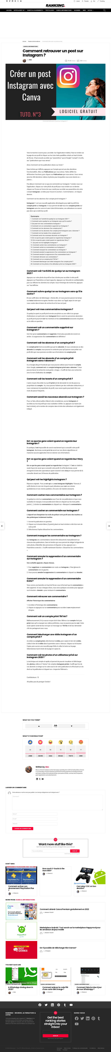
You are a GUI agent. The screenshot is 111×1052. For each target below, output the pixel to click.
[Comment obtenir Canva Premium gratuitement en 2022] (21, 911)
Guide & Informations (64, 10)
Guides (59, 1050)
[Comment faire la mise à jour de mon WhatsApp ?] (89, 976)
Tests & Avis (49, 10)
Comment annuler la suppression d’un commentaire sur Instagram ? (54, 252)
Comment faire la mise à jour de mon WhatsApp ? (89, 988)
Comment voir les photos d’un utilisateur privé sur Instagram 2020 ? (54, 264)
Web (84, 10)
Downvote (71, 726)
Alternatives (101, 1048)
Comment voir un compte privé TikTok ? (45, 259)
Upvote (39, 726)
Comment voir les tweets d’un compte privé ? (46, 233)
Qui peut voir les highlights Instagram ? (45, 242)
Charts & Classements (35, 10)
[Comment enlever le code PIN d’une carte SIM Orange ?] (55, 976)
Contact (65, 1050)
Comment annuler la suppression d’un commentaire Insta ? (52, 254)
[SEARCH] (104, 10)
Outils (90, 10)
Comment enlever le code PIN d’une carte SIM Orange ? (55, 988)
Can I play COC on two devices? (86, 887)
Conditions (93, 1048)
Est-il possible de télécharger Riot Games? (58, 948)
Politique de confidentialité (80, 1048)
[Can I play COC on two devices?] (89, 875)
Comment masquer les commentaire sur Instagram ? (50, 250)
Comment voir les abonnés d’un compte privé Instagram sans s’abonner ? (56, 231)
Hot (94, 1)
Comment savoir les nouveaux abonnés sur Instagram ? (50, 235)
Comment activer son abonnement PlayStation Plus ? (21, 888)
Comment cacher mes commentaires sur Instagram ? (50, 245)
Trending (102, 1)
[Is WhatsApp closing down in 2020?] (21, 976)
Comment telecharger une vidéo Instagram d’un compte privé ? (53, 261)
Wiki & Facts (67, 1048)
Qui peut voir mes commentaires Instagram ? (46, 223)
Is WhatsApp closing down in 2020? (20, 988)
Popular (86, 1)
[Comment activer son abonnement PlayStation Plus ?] (21, 875)
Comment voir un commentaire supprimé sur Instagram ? (50, 226)
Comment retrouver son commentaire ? (45, 257)
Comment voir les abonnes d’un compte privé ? (47, 228)
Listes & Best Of (19, 10)
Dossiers (77, 10)
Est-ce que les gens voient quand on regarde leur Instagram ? (52, 238)
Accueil (9, 10)
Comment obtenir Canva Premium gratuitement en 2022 (64, 909)
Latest (78, 1)
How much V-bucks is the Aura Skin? (53, 869)
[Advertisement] (55, 25)
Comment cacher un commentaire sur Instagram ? (49, 247)
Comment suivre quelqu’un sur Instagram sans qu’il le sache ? (52, 221)
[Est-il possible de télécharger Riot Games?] (21, 950)
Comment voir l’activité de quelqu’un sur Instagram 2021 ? (50, 219)
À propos (59, 1048)
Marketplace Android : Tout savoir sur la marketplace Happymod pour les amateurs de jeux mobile (70, 928)
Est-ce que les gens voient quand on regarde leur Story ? (51, 240)
